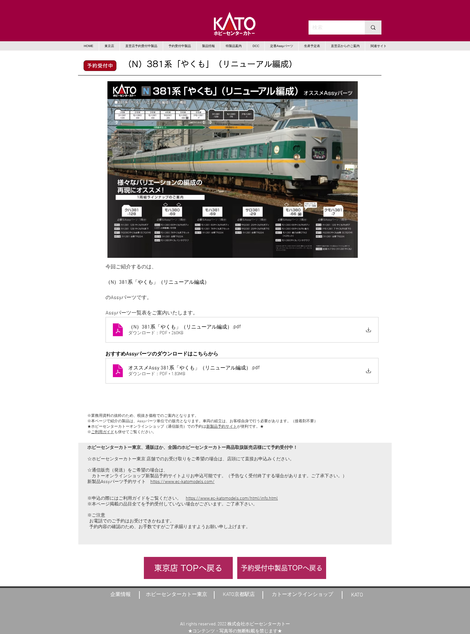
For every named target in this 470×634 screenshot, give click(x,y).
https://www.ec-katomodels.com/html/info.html (232, 498)
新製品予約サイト (221, 426)
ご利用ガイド (102, 432)
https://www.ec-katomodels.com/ (182, 482)
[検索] (373, 27)
